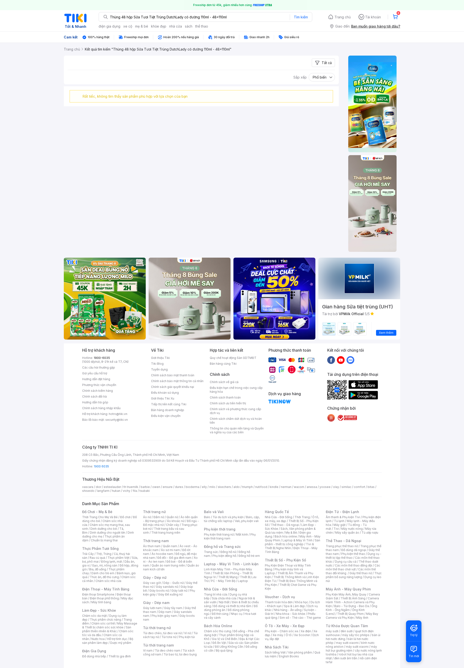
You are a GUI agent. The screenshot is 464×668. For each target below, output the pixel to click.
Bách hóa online (286, 536)
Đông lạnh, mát (111, 561)
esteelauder (112, 487)
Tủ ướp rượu (370, 532)
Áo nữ (147, 517)
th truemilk (130, 487)
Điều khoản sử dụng (165, 392)
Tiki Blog (157, 363)
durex (179, 487)
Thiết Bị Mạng (228, 577)
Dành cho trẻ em (102, 573)
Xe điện (306, 631)
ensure (168, 487)
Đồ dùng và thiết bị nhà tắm (232, 606)
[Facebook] (331, 360)
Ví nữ (187, 633)
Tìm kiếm (301, 17)
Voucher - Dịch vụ (280, 597)
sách (188, 26)
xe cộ (127, 26)
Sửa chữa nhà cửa (224, 598)
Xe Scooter (302, 635)
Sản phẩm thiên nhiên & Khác (106, 629)
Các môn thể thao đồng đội (353, 565)
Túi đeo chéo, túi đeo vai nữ (162, 633)
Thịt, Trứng (103, 554)
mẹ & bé (141, 26)
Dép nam (165, 612)
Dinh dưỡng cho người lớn (107, 532)
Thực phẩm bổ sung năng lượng (354, 575)
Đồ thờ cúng (220, 614)
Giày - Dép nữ (155, 577)
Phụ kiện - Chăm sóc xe (281, 631)
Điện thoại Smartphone (98, 594)
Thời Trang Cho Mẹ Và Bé (100, 517)
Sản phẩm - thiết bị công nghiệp (292, 542)
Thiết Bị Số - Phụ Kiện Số (285, 560)
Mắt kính (242, 534)
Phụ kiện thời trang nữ (219, 534)
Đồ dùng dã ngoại (353, 550)
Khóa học (301, 602)
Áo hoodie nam (162, 554)
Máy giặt (340, 525)
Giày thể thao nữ (360, 573)
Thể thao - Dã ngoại (285, 525)
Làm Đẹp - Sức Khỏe (99, 610)
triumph (247, 487)
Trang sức (211, 552)
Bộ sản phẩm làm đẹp (107, 641)
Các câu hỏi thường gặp (98, 367)
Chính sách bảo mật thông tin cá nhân (177, 381)
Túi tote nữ (168, 637)
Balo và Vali (214, 512)
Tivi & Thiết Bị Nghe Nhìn (289, 546)
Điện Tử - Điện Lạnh (342, 512)
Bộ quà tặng (224, 650)
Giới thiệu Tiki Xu (162, 398)
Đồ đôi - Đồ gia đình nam (174, 557)
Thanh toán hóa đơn (279, 602)
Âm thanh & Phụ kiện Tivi (343, 517)
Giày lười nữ (179, 590)
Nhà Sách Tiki (277, 647)
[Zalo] (350, 360)
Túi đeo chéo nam (167, 650)
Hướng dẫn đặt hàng (96, 379)
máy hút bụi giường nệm (351, 648)
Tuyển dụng (159, 369)
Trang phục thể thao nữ (342, 546)
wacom (299, 487)
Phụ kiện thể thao (353, 554)
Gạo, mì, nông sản (104, 565)
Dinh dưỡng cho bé (103, 528)
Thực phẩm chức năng (105, 619)
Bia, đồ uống (97, 569)
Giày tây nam (173, 608)
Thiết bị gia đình (120, 656)
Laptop (243, 581)
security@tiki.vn (116, 419)
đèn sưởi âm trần (345, 658)
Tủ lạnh (339, 521)
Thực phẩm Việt (119, 557)
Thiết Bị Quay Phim (350, 614)
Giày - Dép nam (156, 603)
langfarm (103, 491)
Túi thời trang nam (158, 645)
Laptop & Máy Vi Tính (297, 540)
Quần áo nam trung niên (168, 565)
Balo (207, 517)
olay (336, 487)
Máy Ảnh (362, 617)
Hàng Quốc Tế (277, 512)
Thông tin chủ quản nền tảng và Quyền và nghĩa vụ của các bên (237, 430)
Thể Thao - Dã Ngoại (343, 541)
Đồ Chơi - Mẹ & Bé (97, 512)
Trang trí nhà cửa (215, 594)
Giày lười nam (152, 608)
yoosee (325, 487)
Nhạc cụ (236, 614)
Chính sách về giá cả (224, 382)
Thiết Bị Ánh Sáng (353, 598)
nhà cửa (175, 26)
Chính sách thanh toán (225, 397)
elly (204, 487)
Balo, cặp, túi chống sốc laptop (232, 519)
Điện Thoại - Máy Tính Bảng (105, 589)
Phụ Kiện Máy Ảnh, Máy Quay (346, 594)
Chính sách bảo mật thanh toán (172, 375)
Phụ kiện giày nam (164, 615)
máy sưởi (332, 631)
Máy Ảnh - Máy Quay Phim (348, 589)
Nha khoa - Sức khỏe (290, 614)
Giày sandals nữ (167, 586)
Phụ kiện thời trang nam (230, 536)
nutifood (261, 487)
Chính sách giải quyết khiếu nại (172, 387)
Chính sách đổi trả (94, 396)
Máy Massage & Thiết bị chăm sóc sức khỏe (109, 625)
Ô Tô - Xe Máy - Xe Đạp (284, 626)
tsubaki (144, 491)
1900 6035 (101, 466)
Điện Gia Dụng (94, 651)
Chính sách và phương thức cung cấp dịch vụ (235, 411)
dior (98, 487)
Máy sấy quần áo (347, 532)
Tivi (336, 528)
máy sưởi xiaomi (357, 646)
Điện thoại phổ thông (104, 598)
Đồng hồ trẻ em (249, 556)
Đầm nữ (158, 517)
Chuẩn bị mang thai (104, 540)
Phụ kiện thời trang (219, 529)
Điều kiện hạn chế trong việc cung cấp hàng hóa (236, 389)
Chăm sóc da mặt (94, 615)
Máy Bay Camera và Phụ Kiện (352, 615)
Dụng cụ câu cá (345, 561)
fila (135, 491)
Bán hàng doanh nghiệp (167, 410)
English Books (289, 656)
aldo (236, 487)
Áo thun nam (151, 546)
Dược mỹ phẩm (120, 643)
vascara (87, 487)
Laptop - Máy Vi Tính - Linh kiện (231, 564)
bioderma (192, 487)
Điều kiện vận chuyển (166, 416)
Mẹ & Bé (291, 532)
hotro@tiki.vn (118, 414)
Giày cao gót (152, 583)
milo (212, 487)
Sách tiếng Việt (275, 652)
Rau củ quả (97, 557)
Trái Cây (88, 554)
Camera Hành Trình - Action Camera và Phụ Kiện (352, 602)
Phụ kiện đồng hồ (224, 556)
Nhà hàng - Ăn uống (288, 610)
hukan (116, 491)
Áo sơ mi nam (170, 550)
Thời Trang (302, 517)
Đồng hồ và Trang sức (222, 547)
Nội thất (224, 602)
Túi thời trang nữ (157, 628)
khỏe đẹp (158, 26)
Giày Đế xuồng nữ (170, 594)
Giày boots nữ (159, 590)
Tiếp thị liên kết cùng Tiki (168, 404)
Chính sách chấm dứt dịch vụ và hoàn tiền (236, 420)
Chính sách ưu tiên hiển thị (228, 403)
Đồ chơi (125, 517)
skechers (224, 487)
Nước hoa (98, 639)
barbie (145, 487)
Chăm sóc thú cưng (217, 631)
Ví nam (147, 650)
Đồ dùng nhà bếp (94, 656)
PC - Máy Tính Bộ (223, 581)
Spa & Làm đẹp (294, 606)
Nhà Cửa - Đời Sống (220, 589)
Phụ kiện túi (187, 637)
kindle (274, 487)
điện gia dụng (109, 26)
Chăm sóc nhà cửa (108, 581)
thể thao (201, 26)
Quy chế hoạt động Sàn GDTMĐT (233, 358)
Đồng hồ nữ (228, 552)
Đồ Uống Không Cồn (229, 646)
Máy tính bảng (101, 602)
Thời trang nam (156, 541)
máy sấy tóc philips (356, 635)
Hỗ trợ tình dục (117, 639)
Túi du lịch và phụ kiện (228, 517)
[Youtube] (341, 360)
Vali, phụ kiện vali (247, 521)
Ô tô (289, 635)
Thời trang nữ (154, 512)
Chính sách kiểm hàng (97, 390)
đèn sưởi (347, 631)
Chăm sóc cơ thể (103, 623)
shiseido (88, 491)
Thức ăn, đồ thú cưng (104, 577)
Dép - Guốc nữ (173, 583)
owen (156, 487)
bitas (371, 487)
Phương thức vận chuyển (99, 385)
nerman (286, 487)
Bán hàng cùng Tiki (223, 363)
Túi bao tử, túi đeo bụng (180, 654)
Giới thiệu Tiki (160, 358)
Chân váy (172, 525)
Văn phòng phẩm (300, 652)
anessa (312, 487)
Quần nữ (172, 517)
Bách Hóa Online (218, 626)
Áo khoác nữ (175, 521)
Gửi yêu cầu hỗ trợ (94, 373)
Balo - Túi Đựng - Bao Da (351, 606)
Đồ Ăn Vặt (219, 643)
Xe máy (278, 635)
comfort (359, 487)
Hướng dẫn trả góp (95, 402)
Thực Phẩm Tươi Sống (100, 548)
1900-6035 (102, 358)
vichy (126, 491)
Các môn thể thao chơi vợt (353, 567)
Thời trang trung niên (165, 532)
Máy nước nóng (352, 528)
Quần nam (170, 546)
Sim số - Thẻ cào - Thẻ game (300, 617)
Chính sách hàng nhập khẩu (101, 408)
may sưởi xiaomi (347, 643)
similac (346, 487)
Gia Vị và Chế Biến (224, 639)
